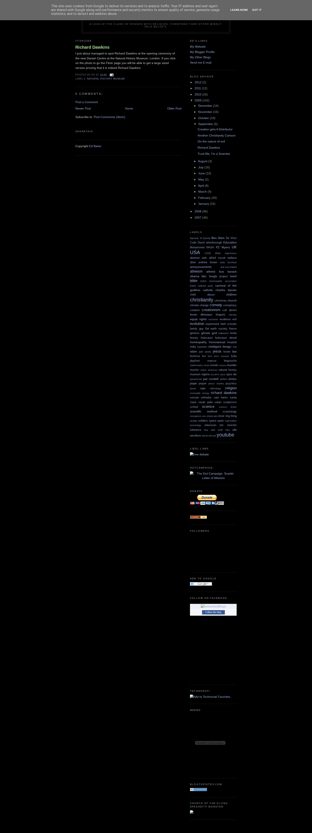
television (210, 425)
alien (193, 262)
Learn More (239, 9)
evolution (197, 323)
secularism (195, 416)
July (201, 167)
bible (193, 281)
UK (234, 247)
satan (218, 402)
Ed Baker (95, 146)
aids (204, 257)
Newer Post (83, 108)
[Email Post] (111, 74)
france (233, 328)
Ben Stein (218, 238)
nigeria (205, 374)
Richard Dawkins (92, 47)
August (203, 161)
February (204, 197)
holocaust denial (226, 337)
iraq (235, 346)
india (193, 346)
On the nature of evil (211, 141)
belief (233, 276)
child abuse (202, 294)
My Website (198, 46)
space (212, 420)
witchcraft (207, 435)
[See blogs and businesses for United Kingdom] (198, 517)
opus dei (231, 374)
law (234, 351)
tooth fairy (224, 430)
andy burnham (228, 262)
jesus (217, 351)
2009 (198, 100)
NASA (210, 247)
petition (223, 379)
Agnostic (194, 238)
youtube (225, 435)
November (205, 112)
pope (193, 383)
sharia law (212, 416)
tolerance (195, 429)
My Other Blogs (200, 57)
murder (232, 365)
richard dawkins (224, 393)
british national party (201, 285)
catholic (208, 290)
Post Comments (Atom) (109, 117)
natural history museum (106, 78)
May (201, 179)
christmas (221, 300)
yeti (214, 435)
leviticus (195, 356)
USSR (208, 253)
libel (204, 356)
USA (195, 252)
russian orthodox (201, 397)
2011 (198, 88)
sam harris (221, 397)
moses (222, 365)
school (194, 406)
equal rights (198, 319)
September (206, 124)
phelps (233, 379)
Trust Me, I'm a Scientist (214, 153)
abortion (195, 257)
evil (234, 319)
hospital (232, 342)
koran (226, 351)
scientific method (203, 411)
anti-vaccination (229, 267)
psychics (231, 383)
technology (195, 425)
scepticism (230, 402)
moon (206, 365)
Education (230, 242)
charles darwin (226, 290)
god (214, 333)
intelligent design (220, 346)
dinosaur (206, 314)
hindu (233, 333)
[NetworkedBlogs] (213, 606)
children (231, 294)
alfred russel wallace (223, 257)
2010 (198, 94)
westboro (195, 435)
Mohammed (197, 247)
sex (204, 416)
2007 (198, 217)
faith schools (229, 324)
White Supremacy (226, 253)
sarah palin (205, 402)
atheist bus (215, 271)
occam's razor (218, 374)
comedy (216, 305)
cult (224, 310)
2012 (198, 82)
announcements (201, 267)
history (194, 337)
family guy (197, 328)
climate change (199, 305)
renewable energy (199, 393)
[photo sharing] (180, 53)
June (202, 173)
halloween (223, 333)
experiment (212, 324)
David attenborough (210, 242)
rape (202, 388)
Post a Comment (86, 102)
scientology (230, 411)
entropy (233, 314)
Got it (257, 9)
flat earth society (216, 328)
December (205, 105)
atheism (196, 271)
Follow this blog (213, 612)
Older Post (174, 108)
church (232, 300)
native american (208, 370)
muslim (194, 369)
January (204, 203)
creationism (211, 310)
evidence (225, 319)
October (204, 118)
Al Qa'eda (205, 238)
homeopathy (198, 342)
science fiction (228, 407)
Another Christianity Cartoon (217, 135)
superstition (231, 420)
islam (193, 351)
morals (214, 365)
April (201, 185)
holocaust (207, 337)
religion (231, 388)
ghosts (205, 333)
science (208, 406)
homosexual (217, 342)
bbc (204, 276)
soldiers (203, 420)
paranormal (196, 379)
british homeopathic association (218, 281)
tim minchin (228, 425)
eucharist (213, 319)
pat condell (211, 379)
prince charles (216, 383)
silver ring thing (227, 416)
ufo (234, 429)
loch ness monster (218, 356)
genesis (195, 333)
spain (220, 420)
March (203, 191)
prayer (202, 383)
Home (129, 108)
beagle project (218, 276)
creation (195, 310)
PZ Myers (223, 247)
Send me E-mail (200, 62)
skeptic (193, 420)
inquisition (202, 346)
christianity (201, 300)
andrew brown (207, 262)
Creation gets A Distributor (215, 129)
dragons (220, 314)
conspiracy (230, 305)
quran (193, 388)
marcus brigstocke (222, 360)
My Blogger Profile (202, 52)
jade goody (205, 351)
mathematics (196, 365)
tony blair (209, 430)
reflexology (215, 388)
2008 (198, 211)
